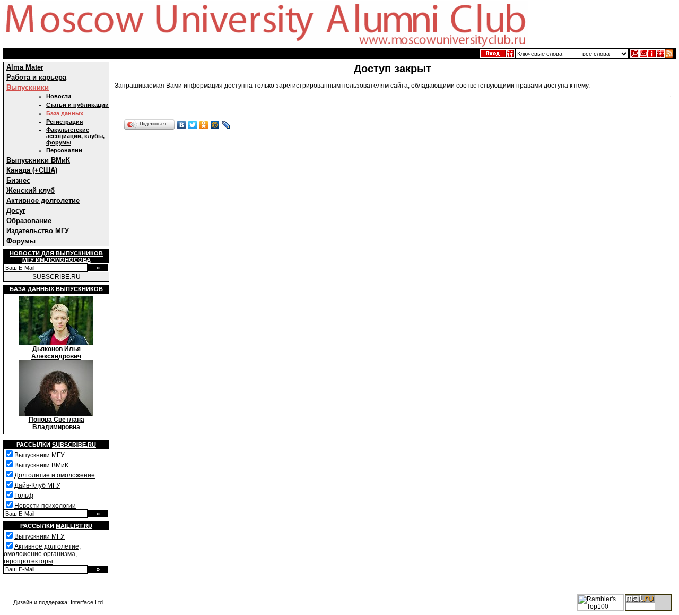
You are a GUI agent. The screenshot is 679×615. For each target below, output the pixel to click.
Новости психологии (45, 505)
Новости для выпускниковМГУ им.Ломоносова (56, 256)
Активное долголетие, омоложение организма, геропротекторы (42, 554)
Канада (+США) (31, 170)
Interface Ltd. (88, 602)
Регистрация (64, 121)
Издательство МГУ (37, 231)
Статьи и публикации (77, 104)
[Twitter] (192, 125)
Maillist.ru (74, 526)
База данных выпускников (56, 289)
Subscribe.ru (74, 444)
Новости (58, 96)
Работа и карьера (36, 77)
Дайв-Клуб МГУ (37, 485)
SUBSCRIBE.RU (56, 276)
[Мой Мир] (215, 125)
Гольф (23, 495)
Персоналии (64, 150)
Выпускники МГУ (39, 455)
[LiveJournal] (226, 125)
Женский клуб (30, 190)
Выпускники (27, 87)
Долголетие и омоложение (54, 475)
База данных (64, 113)
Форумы (21, 241)
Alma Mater (24, 67)
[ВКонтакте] (181, 125)
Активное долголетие (43, 200)
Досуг (15, 211)
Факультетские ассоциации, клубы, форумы (75, 136)
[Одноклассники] (204, 125)
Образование (28, 221)
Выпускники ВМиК (38, 160)
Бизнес (18, 180)
